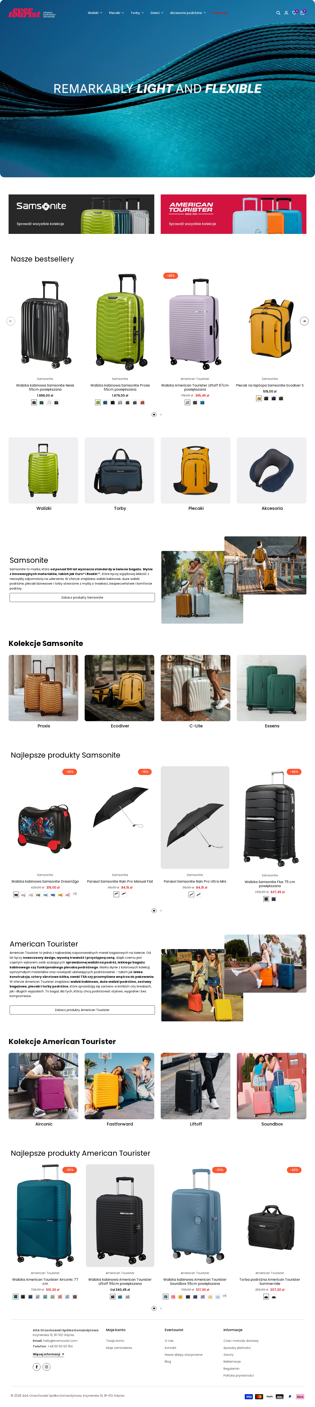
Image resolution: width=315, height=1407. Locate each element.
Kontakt (170, 1348)
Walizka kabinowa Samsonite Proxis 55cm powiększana (120, 387)
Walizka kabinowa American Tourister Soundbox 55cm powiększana (195, 1282)
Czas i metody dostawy (241, 1341)
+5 (224, 1296)
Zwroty (229, 1355)
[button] (73, 277)
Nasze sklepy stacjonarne (183, 1355)
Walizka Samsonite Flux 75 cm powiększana (270, 884)
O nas (169, 1341)
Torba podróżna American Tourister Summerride (269, 1282)
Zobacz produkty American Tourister (82, 1010)
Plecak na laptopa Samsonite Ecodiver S (270, 385)
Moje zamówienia (119, 1348)
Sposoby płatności (237, 1348)
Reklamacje (232, 1361)
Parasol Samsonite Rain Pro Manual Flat (120, 881)
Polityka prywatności (239, 1375)
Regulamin (231, 1368)
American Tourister (195, 379)
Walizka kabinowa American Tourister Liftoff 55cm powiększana (120, 1282)
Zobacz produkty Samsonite (82, 597)
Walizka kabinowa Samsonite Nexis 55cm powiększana (45, 387)
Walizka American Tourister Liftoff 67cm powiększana (195, 387)
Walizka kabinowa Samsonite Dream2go (45, 881)
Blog (168, 1361)
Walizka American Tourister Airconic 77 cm (45, 1282)
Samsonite (45, 379)
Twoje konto (115, 1341)
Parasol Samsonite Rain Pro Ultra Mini (195, 881)
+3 (74, 893)
